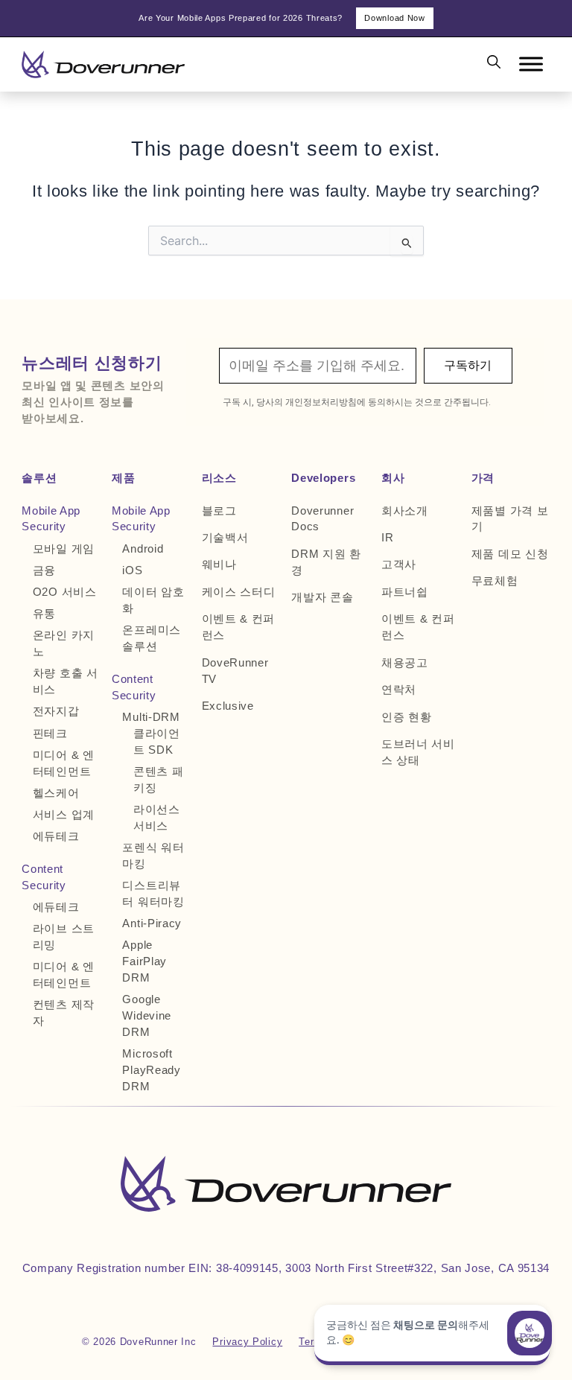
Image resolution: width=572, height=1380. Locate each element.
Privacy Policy (247, 1341)
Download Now (394, 17)
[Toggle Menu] (531, 64)
